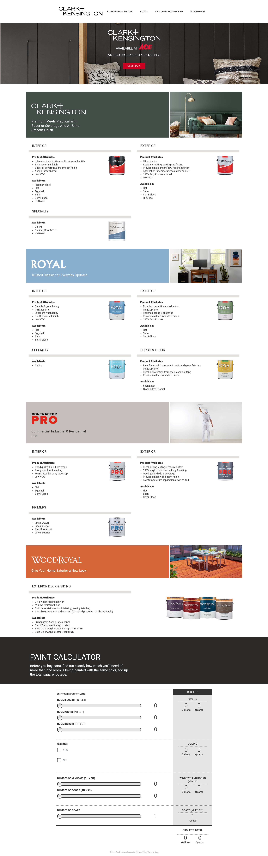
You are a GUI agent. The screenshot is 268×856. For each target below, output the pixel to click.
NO (65, 760)
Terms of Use (153, 852)
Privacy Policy (142, 852)
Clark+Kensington (119, 11)
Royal (144, 11)
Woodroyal (197, 11)
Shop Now (133, 66)
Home (81, 11)
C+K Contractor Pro (169, 11)
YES (65, 750)
